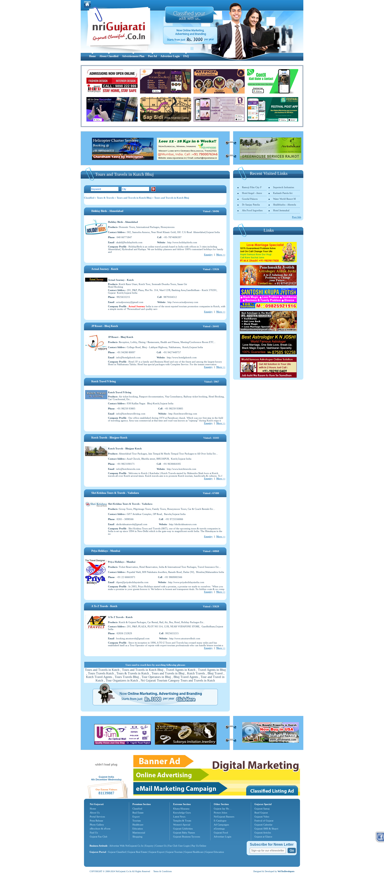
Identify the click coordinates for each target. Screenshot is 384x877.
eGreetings (219, 828)
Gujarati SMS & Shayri (266, 828)
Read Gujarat (261, 812)
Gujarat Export (156, 852)
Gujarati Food (221, 832)
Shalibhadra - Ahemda (284, 204)
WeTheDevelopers (286, 871)
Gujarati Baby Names (184, 832)
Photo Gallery (97, 824)
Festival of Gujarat (263, 820)
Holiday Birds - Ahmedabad (107, 211)
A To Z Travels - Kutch (104, 606)
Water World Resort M (284, 198)
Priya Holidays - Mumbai (105, 550)
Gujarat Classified (117, 852)
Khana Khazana (181, 808)
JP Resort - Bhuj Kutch (104, 326)
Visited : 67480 (211, 493)
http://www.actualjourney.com (183, 302)
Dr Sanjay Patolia (251, 204)
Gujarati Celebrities (183, 828)
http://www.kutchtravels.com (181, 469)
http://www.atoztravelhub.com (184, 638)
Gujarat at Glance (263, 836)
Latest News (179, 816)
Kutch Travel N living (103, 381)
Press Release (96, 820)
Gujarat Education (214, 852)
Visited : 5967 (211, 381)
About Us (95, 812)
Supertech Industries (283, 187)
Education (137, 828)
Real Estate (138, 812)
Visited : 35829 (211, 606)
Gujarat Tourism (174, 852)
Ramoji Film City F (252, 187)
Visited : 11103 (211, 438)
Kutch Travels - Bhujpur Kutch (109, 437)
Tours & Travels (105, 197)
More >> (220, 254)
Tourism (136, 820)
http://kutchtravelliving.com (182, 413)
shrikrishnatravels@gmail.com (131, 524)
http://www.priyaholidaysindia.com (186, 582)
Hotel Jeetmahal (281, 210)
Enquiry (208, 254)
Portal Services (97, 816)
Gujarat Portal (98, 852)
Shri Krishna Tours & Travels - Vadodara (115, 492)
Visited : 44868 (211, 551)
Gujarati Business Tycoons (186, 836)
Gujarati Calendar (263, 824)
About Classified (108, 56)
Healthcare (137, 824)
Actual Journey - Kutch (104, 269)
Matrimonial (138, 832)
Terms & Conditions (162, 871)
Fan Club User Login (179, 845)
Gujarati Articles (262, 832)
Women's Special (181, 824)
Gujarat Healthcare (194, 852)
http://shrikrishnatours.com (183, 524)
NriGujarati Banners (224, 816)
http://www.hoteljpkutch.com (182, 357)
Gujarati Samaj (262, 808)
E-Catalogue (220, 820)
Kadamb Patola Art (282, 193)
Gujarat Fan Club (98, 836)
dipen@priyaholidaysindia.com (132, 582)
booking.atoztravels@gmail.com (133, 638)
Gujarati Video (261, 816)
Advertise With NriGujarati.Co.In (126, 845)
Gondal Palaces (250, 198)
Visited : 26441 (211, 326)
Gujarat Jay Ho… (223, 808)
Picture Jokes (220, 812)
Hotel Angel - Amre (252, 193)
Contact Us (160, 845)
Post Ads (296, 217)
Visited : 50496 (211, 211)
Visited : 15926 (211, 269)
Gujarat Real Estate (137, 852)
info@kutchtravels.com (128, 469)
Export (136, 816)
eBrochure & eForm (100, 828)
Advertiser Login (170, 56)
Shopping (137, 836)
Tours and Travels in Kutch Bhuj (134, 197)
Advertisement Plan (133, 56)
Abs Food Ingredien (252, 210)
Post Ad (152, 56)
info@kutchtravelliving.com (130, 413)
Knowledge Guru (182, 812)
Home (92, 56)
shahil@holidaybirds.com (129, 242)
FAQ (186, 56)
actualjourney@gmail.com (129, 302)
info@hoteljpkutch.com (128, 357)
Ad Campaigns (221, 824)
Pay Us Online (199, 845)
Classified (89, 197)
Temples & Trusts (182, 820)
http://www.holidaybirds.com (182, 242)
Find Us (94, 832)
